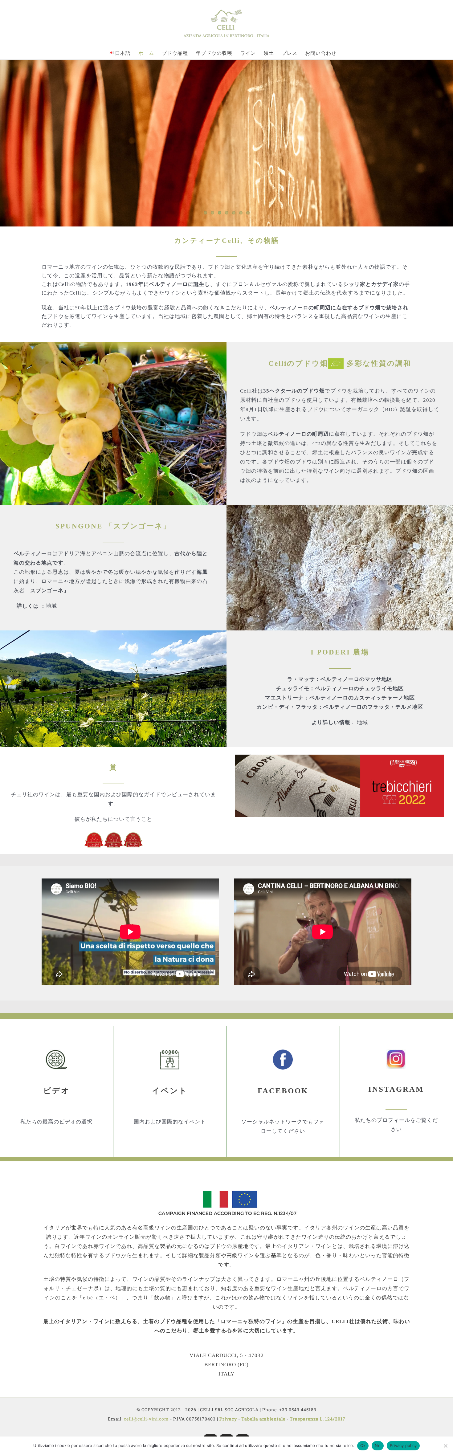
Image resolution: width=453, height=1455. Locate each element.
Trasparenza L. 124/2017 (317, 1419)
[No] (445, 1446)
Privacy (228, 1419)
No (378, 1445)
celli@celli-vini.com (147, 1419)
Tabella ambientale (263, 1419)
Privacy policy (403, 1445)
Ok (363, 1445)
